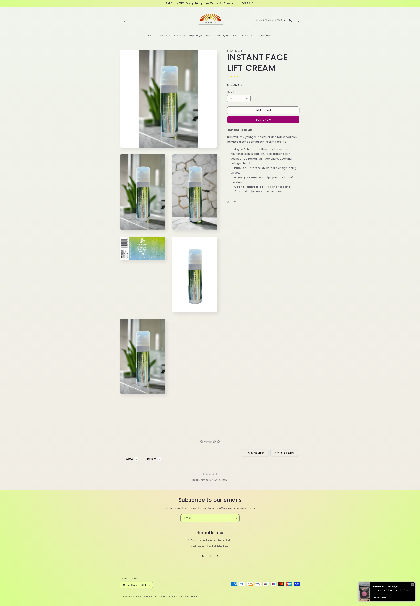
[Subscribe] (235, 518)
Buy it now (263, 119)
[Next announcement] (299, 3)
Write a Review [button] (285, 452)
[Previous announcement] (121, 3)
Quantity (232, 92)
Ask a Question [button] (256, 452)
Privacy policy (170, 596)
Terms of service (188, 596)
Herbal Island (135, 596)
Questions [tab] (150, 458)
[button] (123, 20)
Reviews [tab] (128, 458)
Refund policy (153, 596)
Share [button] (234, 201)
